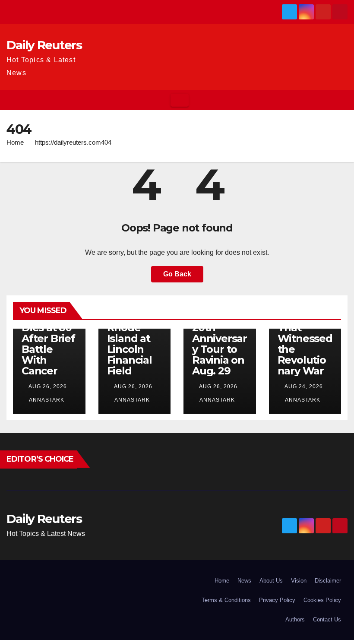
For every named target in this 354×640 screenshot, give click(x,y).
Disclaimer (328, 580)
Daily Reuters (44, 45)
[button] (341, 100)
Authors (295, 619)
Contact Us (327, 619)
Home (15, 142)
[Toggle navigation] (180, 100)
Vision (299, 580)
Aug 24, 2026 (303, 386)
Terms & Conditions (226, 600)
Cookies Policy (322, 600)
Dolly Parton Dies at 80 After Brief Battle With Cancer (48, 338)
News (244, 580)
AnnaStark (46, 400)
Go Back (177, 274)
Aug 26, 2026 (47, 386)
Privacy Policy (277, 600)
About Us (271, 580)
